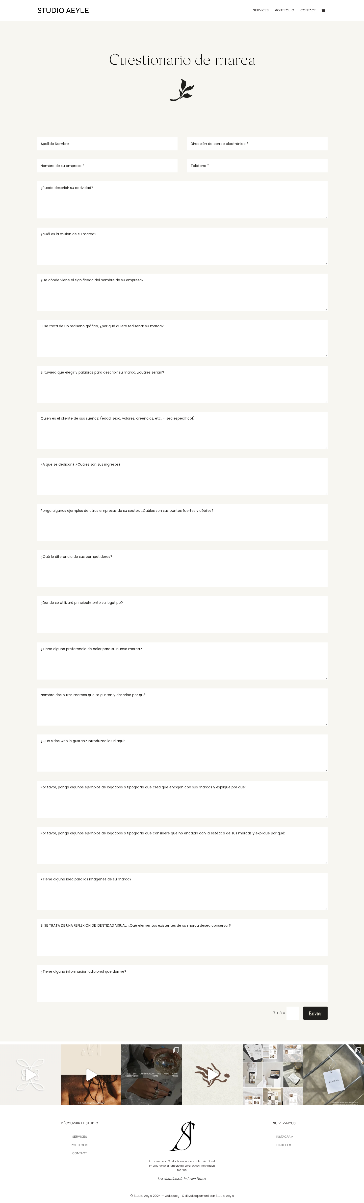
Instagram (284, 1137)
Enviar (315, 1013)
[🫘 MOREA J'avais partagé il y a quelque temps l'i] (91, 1074)
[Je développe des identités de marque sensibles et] (212, 1074)
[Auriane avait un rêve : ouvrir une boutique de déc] (333, 1074)
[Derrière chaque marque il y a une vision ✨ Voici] (30, 1074)
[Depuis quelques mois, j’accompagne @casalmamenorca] (273, 1074)
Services (261, 10)
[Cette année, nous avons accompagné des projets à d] (151, 1074)
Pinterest (284, 1145)
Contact (308, 10)
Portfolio (284, 10)
